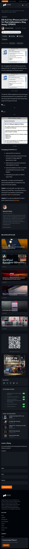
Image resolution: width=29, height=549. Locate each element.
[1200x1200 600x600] (14, 375)
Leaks (2, 525)
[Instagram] (10, 383)
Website (3, 480)
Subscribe (6, 545)
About (2, 536)
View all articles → (7, 227)
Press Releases (4, 521)
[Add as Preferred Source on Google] (11, 32)
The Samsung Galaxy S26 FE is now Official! (16, 416)
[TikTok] (17, 383)
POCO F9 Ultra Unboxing (14, 431)
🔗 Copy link (4, 39)
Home (2, 10)
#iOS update (20, 43)
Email (2, 474)
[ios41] (3, 112)
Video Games (4, 527)
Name (2, 468)
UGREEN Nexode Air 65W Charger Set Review (14, 394)
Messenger (20, 36)
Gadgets (3, 517)
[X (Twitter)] (7, 383)
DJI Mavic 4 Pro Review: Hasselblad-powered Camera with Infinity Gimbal (14, 400)
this (11, 194)
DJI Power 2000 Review (12, 404)
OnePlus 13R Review (11, 406)
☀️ (22, 5)
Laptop (3, 530)
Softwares (7, 10)
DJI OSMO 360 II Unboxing (14, 421)
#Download (12, 43)
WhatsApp (12, 36)
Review (3, 523)
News (2, 515)
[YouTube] (13, 383)
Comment (3, 451)
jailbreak (16, 200)
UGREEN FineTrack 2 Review (13, 397)
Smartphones (4, 519)
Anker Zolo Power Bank (14, 435)
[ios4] (3, 105)
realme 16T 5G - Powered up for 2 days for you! (17, 426)
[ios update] (14, 144)
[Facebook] (4, 383)
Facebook (4, 36)
